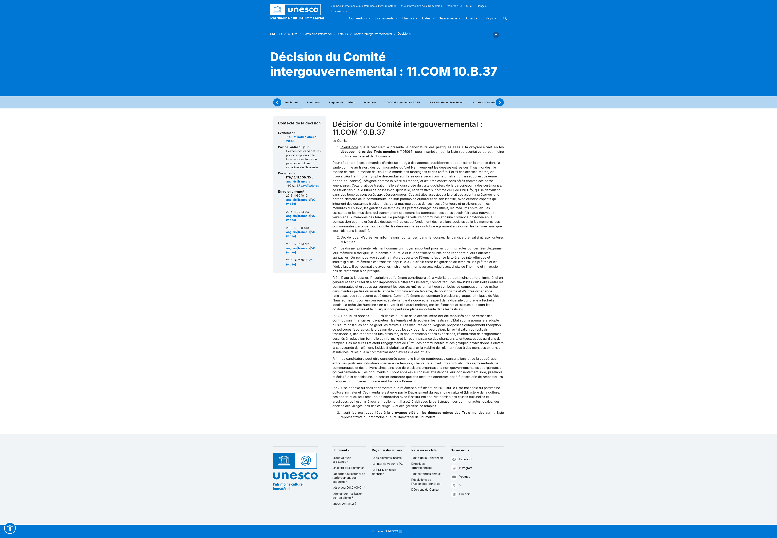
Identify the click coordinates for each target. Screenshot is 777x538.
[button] (496, 37)
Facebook (466, 459)
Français (482, 5)
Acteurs (471, 18)
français (304, 181)
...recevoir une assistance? (341, 460)
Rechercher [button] (504, 18)
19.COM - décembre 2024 (445, 102)
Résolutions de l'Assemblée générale (426, 481)
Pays (489, 18)
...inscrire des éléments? (348, 467)
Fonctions (313, 102)
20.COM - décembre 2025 (402, 102)
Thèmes (408, 18)
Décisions (291, 102)
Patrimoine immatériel (318, 34)
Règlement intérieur (342, 102)
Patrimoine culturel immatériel (297, 18)
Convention (358, 18)
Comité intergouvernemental (373, 34)
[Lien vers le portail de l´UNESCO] (297, 9)
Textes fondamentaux (426, 473)
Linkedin (464, 494)
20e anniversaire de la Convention (421, 5)
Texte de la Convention (427, 457)
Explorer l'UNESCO (457, 5)
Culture (292, 34)
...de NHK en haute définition (384, 471)
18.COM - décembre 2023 (488, 102)
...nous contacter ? (344, 503)
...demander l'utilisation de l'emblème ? (347, 495)
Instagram (465, 468)
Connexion (337, 11)
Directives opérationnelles (421, 465)
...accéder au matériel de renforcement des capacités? (348, 477)
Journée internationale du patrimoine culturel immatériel (364, 5)
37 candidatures (307, 185)
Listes (426, 18)
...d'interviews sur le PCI (387, 463)
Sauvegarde (448, 18)
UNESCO (276, 34)
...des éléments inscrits (387, 457)
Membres (370, 102)
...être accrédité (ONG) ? (348, 487)
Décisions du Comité (425, 489)
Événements (384, 18)
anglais (291, 181)
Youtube (464, 476)
